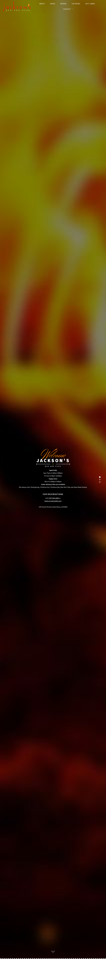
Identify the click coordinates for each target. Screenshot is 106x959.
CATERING (76, 4)
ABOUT (42, 4)
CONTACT (67, 9)
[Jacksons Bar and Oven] (16, 6)
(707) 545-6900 (53, 498)
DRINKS (63, 4)
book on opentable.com (53, 501)
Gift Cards (90, 4)
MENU (52, 4)
